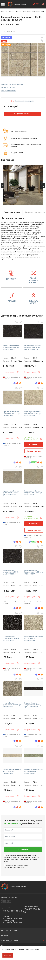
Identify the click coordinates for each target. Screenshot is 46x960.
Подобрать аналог (8, 87)
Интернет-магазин (9, 931)
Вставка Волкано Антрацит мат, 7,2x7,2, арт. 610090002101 (11, 638)
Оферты (24, 855)
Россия (18, 12)
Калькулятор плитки (8, 91)
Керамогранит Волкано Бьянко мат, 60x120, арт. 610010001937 (12, 413)
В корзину (33, 444)
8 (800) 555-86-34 (12, 910)
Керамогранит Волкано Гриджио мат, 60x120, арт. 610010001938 (11, 493)
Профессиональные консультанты (24, 138)
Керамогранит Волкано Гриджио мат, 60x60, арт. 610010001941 (33, 493)
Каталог (4, 936)
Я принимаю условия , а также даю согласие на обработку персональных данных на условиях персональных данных (21, 858)
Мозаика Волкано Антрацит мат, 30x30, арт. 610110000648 (11, 572)
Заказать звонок (34, 5)
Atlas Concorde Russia (31, 12)
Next (43, 185)
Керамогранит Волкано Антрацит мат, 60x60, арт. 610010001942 (32, 347)
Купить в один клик (33, 451)
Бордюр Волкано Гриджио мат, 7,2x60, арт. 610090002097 (33, 771)
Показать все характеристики (12, 84)
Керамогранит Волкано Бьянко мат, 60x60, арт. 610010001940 (33, 413)
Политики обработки (18, 859)
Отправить (23, 850)
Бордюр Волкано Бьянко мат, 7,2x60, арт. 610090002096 (12, 771)
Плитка (11, 12)
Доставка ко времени (19, 131)
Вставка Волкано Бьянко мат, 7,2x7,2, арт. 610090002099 (33, 638)
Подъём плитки (17, 153)
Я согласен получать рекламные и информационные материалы (17, 866)
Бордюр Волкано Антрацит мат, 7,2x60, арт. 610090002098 (32, 705)
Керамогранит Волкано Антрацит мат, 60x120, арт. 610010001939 (11, 347)
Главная (4, 12)
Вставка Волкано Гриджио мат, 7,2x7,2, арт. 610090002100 (12, 705)
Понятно (7, 955)
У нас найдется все (9, 940)
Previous (2, 185)
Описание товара (12, 212)
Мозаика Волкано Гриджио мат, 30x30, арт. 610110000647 (33, 572)
